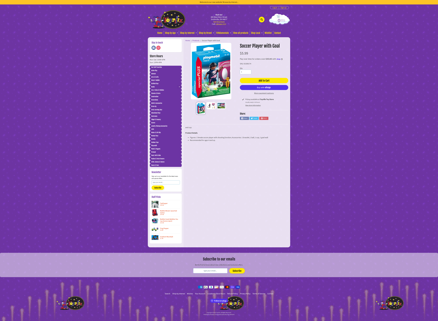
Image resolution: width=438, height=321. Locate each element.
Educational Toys (155, 113)
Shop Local (257, 33)
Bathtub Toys (154, 83)
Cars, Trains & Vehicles (157, 90)
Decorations (154, 100)
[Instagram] (158, 48)
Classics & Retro (155, 93)
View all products (240, 33)
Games (153, 123)
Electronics (154, 116)
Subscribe (157, 188)
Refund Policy (232, 293)
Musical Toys (154, 136)
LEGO (152, 129)
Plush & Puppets (155, 149)
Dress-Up (153, 106)
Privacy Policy (245, 293)
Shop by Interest (188, 33)
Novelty (153, 139)
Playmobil (154, 145)
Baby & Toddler (155, 80)
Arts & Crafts (155, 77)
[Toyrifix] (166, 19)
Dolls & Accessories (156, 103)
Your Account (200, 293)
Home (159, 33)
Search (167, 293)
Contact (277, 33)
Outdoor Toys (155, 142)
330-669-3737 (221, 24)
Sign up (283, 8)
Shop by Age (172, 33)
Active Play (154, 70)
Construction (154, 96)
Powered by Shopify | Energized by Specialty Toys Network (219, 314)
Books (166, 87)
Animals (153, 74)
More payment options (264, 93)
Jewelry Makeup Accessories (159, 126)
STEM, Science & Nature (157, 162)
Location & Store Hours (216, 293)
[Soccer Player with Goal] (200, 108)
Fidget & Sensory (156, 119)
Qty (241, 68)
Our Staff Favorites (156, 67)
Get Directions (219, 22)
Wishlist (268, 33)
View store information (253, 105)
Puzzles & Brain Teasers (157, 159)
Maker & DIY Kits (156, 132)
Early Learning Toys (156, 110)
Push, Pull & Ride (156, 155)
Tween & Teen (155, 165)
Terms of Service (259, 293)
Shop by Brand (207, 33)
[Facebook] (154, 48)
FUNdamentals (224, 33)
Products (195, 40)
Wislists (190, 293)
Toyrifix (218, 312)
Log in (274, 8)
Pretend (153, 152)
